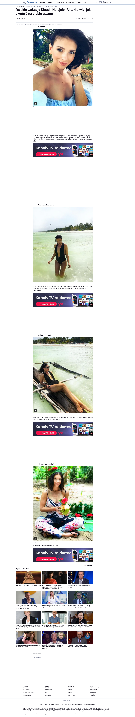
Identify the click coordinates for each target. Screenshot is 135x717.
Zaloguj (106, 2)
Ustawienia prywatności (89, 704)
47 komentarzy (82, 18)
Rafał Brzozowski (93, 689)
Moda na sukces (48, 694)
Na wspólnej (47, 687)
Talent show (51, 2)
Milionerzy (70, 689)
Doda (91, 690)
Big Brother (70, 692)
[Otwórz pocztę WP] (96, 2)
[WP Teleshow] (33, 2)
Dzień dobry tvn (26, 690)
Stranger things (48, 695)
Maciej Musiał (92, 695)
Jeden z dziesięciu (71, 687)
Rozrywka (42, 2)
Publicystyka (60, 2)
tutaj (49, 714)
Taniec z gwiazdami (27, 695)
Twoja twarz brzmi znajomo (28, 694)
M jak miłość (47, 690)
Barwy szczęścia (48, 689)
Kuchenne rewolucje (71, 694)
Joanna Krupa (93, 692)
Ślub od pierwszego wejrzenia (28, 692)
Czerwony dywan (70, 2)
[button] (100, 2)
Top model (70, 690)
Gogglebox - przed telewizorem (29, 687)
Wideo (85, 2)
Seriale (79, 2)
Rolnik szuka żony (26, 689)
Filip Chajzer (92, 694)
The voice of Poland (71, 695)
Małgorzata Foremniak (94, 687)
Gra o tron (47, 692)
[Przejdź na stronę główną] (24, 3)
